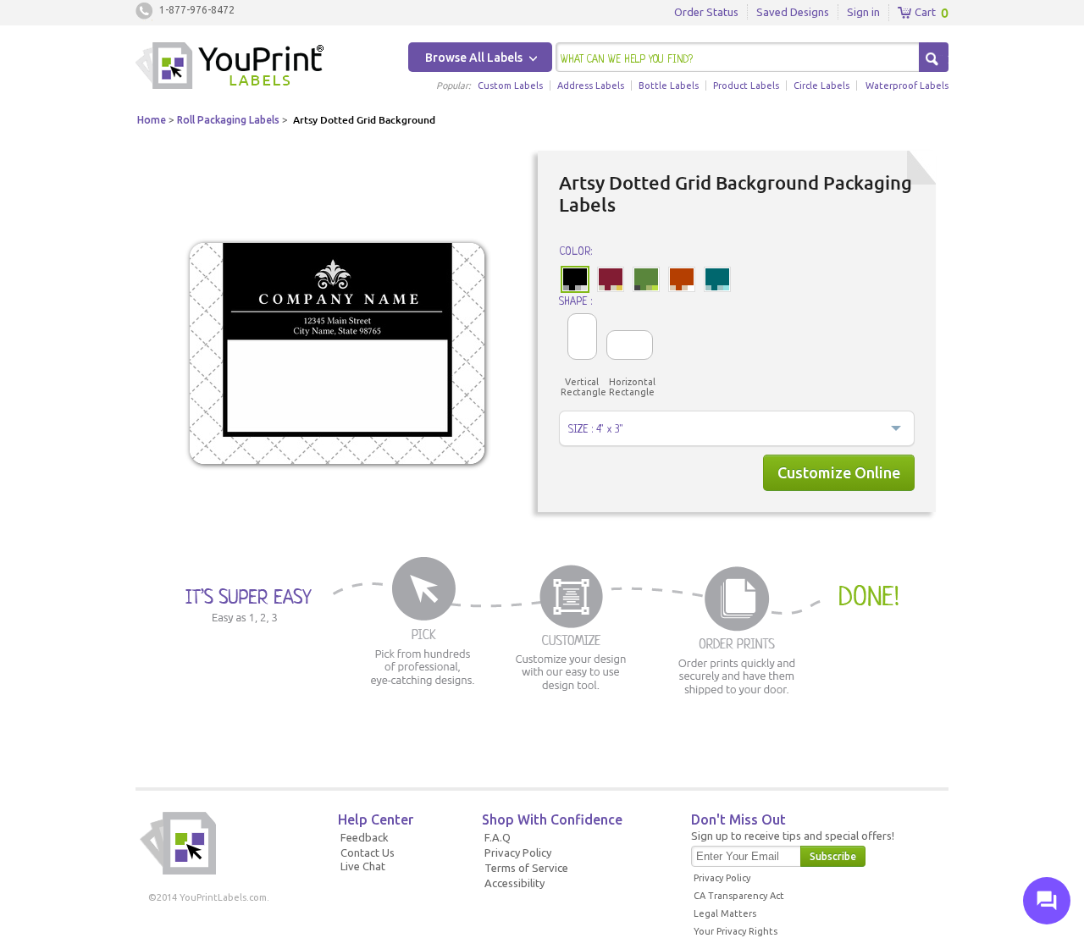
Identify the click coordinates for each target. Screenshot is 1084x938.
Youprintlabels (230, 67)
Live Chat (362, 866)
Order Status (706, 12)
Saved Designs (792, 12)
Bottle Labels (669, 85)
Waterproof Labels (907, 85)
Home (151, 119)
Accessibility (514, 883)
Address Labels (590, 85)
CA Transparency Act (739, 896)
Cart (924, 12)
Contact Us (367, 852)
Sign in (863, 12)
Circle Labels (821, 85)
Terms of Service (526, 868)
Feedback (364, 837)
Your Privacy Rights (735, 931)
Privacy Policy (517, 852)
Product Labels (746, 85)
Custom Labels (510, 85)
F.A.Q (497, 837)
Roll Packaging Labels (228, 119)
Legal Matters (725, 913)
